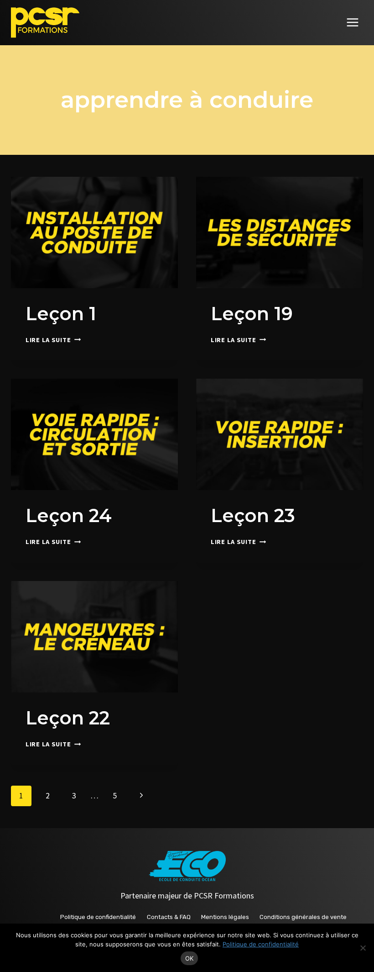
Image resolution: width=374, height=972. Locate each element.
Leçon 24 (69, 515)
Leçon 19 (252, 313)
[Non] (362, 947)
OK (189, 958)
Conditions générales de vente (303, 917)
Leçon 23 (253, 515)
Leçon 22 (68, 718)
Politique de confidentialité (98, 917)
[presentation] (94, 232)
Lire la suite (53, 340)
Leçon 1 (61, 313)
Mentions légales (225, 917)
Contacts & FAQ (169, 917)
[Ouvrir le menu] (352, 22)
